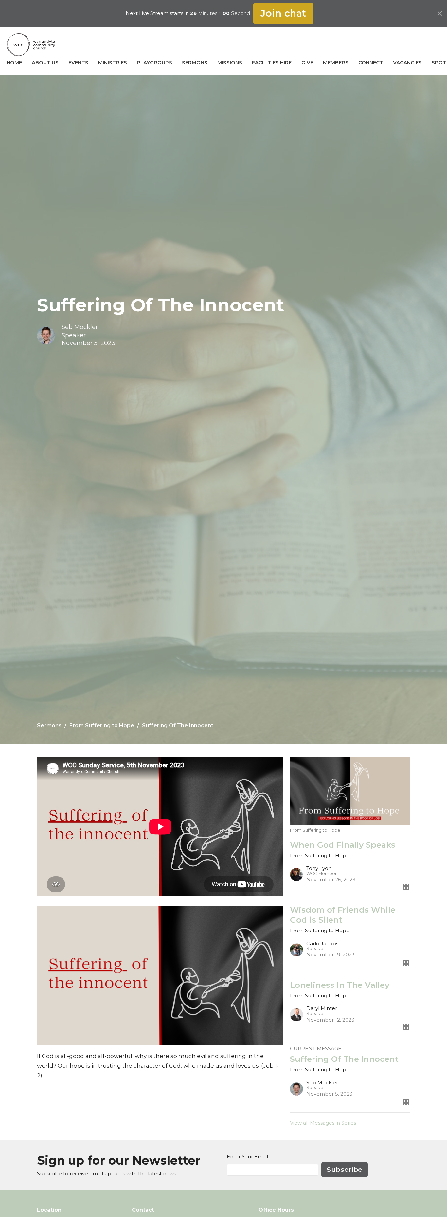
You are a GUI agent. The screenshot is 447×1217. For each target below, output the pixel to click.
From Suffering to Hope (101, 725)
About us (45, 62)
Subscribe (345, 1169)
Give (307, 62)
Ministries (112, 62)
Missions (229, 62)
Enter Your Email (247, 1156)
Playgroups (154, 62)
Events (78, 62)
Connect (370, 62)
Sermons (194, 62)
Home (14, 62)
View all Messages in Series (323, 1123)
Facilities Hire (272, 62)
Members (336, 62)
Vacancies (407, 62)
